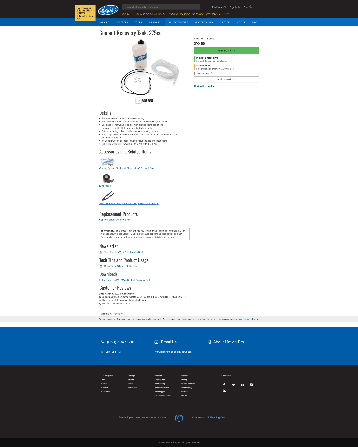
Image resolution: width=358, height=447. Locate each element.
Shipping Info (160, 379)
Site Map (184, 395)
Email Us (169, 341)
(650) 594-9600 (120, 341)
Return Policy (160, 383)
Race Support (160, 391)
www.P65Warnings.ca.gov (161, 237)
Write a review (112, 313)
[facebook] (224, 385)
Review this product (204, 86)
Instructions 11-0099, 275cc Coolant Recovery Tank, (125, 280)
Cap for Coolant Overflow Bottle (115, 219)
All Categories (178, 22)
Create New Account (163, 395)
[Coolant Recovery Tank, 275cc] (144, 67)
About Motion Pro (228, 341)
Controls (122, 22)
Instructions (132, 387)
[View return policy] (211, 73)
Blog (255, 22)
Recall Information (162, 387)
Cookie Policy (186, 387)
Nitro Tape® (105, 185)
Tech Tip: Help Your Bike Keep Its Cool (123, 252)
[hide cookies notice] (258, 319)
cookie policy (249, 319)
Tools (138, 22)
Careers (184, 375)
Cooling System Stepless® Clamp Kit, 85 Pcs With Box (126, 168)
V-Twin (241, 22)
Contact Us (159, 375)
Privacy (184, 379)
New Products (204, 22)
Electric (225, 22)
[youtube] (242, 385)
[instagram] (251, 385)
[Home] (108, 9)
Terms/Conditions (188, 383)
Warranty (185, 391)
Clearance (155, 22)
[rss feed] (224, 391)
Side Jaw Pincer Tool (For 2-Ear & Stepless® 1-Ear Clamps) (129, 203)
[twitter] (233, 385)
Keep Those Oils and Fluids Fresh (121, 266)
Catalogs (131, 375)
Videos (130, 383)
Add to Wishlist (226, 79)
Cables (104, 22)
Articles (131, 379)
